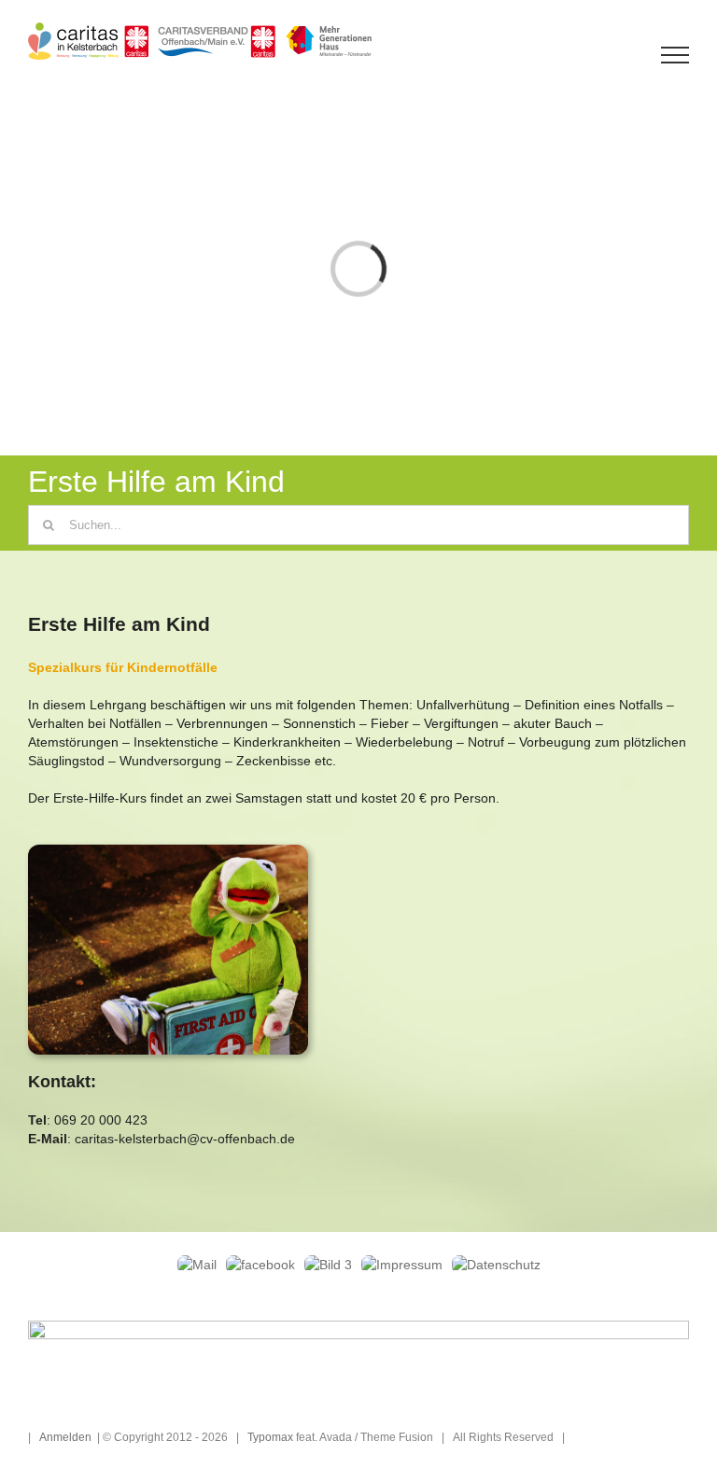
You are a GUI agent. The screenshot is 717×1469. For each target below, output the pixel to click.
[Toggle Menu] (675, 55)
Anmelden (65, 1437)
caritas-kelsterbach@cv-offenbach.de (185, 1138)
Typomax (270, 1437)
